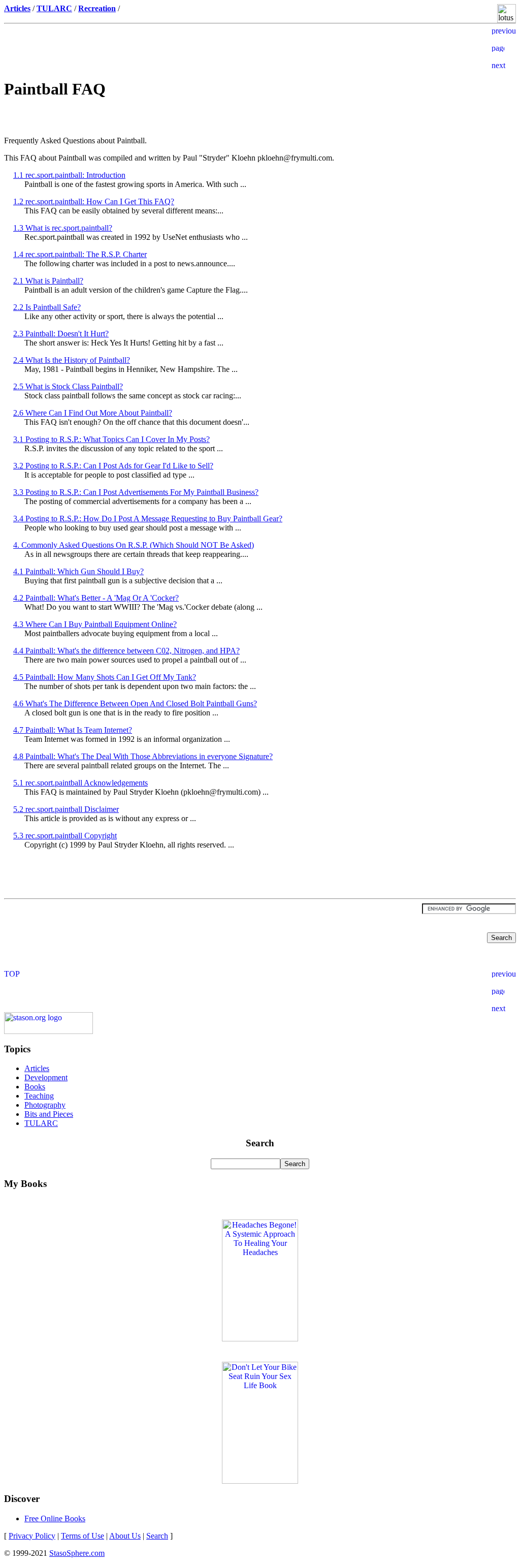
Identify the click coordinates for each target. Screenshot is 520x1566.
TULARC (41, 1123)
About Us (125, 1535)
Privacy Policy (32, 1535)
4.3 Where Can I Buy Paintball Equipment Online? (95, 624)
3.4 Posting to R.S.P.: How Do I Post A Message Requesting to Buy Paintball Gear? (147, 518)
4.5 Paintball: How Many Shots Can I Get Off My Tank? (104, 677)
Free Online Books (54, 1518)
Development (46, 1077)
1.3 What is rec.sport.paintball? (62, 228)
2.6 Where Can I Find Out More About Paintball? (92, 413)
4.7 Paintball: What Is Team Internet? (72, 730)
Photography (45, 1105)
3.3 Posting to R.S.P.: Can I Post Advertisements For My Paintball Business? (135, 492)
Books (34, 1086)
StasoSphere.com (77, 1553)
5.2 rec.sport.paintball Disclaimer (66, 809)
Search (157, 1535)
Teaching (39, 1095)
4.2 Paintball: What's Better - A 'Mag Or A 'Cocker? (96, 597)
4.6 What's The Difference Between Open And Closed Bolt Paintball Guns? (135, 703)
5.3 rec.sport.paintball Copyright (65, 835)
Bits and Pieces (48, 1114)
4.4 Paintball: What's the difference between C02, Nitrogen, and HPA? (126, 650)
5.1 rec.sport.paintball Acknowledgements (80, 782)
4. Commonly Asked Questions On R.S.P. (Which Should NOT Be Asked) (133, 545)
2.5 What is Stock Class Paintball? (68, 386)
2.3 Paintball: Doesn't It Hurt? (61, 333)
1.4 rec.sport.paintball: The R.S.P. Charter (80, 254)
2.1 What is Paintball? (48, 280)
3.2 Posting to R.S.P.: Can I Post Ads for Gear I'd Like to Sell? (113, 465)
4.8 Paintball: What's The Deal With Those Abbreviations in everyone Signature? (143, 756)
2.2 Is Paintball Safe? (47, 307)
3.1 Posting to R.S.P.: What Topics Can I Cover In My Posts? (111, 439)
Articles (36, 1068)
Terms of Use (82, 1535)
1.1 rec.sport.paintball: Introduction (69, 175)
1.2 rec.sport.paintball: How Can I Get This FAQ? (93, 201)
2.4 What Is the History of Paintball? (71, 360)
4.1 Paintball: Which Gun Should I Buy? (78, 571)
